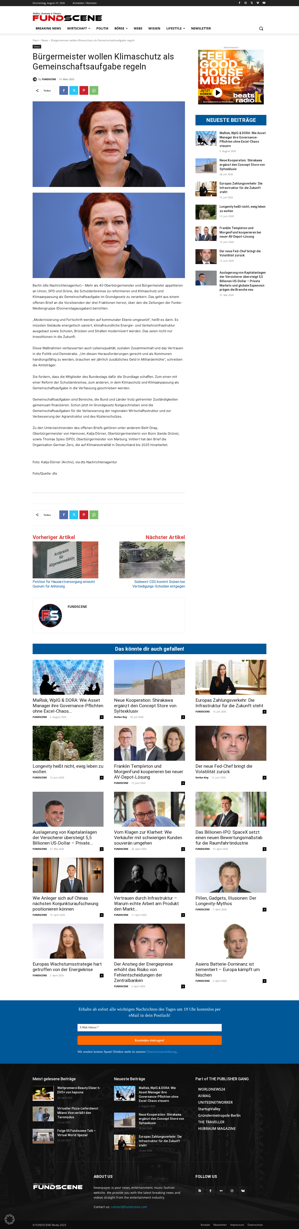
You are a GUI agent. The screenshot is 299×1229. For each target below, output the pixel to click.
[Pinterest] (83, 90)
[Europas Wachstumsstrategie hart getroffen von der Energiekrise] (68, 941)
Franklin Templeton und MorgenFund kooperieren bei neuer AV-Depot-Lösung (240, 232)
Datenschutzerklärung (162, 1051)
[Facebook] (239, 3)
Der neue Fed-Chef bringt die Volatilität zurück (223, 769)
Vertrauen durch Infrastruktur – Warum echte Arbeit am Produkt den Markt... (146, 903)
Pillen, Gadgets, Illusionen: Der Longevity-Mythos (225, 900)
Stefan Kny (120, 717)
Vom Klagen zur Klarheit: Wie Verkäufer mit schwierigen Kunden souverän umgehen (148, 838)
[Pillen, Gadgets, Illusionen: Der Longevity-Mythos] (230, 875)
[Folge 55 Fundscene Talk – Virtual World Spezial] (43, 1136)
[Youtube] (263, 3)
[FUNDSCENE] (35, 79)
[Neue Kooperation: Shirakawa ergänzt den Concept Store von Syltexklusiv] (206, 165)
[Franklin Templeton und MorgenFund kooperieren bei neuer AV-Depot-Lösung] (206, 233)
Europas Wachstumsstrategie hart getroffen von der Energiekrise (67, 966)
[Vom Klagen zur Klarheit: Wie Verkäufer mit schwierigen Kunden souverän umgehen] (149, 809)
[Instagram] (245, 3)
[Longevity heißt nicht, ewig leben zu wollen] (206, 212)
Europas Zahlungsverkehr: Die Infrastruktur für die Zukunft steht (241, 188)
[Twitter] (251, 3)
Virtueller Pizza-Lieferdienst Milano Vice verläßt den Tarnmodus (77, 1113)
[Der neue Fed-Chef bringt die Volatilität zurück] (206, 256)
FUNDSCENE (49, 79)
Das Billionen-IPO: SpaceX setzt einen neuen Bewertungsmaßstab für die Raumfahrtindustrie (228, 838)
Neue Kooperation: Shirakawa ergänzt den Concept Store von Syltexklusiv (242, 165)
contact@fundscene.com (129, 1207)
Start (36, 40)
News (44, 40)
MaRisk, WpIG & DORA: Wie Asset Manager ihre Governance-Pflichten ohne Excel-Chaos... (68, 706)
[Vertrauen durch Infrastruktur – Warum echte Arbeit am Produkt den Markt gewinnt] (149, 875)
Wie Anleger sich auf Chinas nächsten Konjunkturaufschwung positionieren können (65, 903)
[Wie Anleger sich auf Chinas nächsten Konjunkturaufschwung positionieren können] (68, 875)
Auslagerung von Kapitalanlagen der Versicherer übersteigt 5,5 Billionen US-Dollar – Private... (65, 838)
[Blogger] (199, 1190)
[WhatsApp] (94, 90)
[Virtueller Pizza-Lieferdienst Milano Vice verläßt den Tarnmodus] (43, 1113)
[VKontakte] (243, 1190)
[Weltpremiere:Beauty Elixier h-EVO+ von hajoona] (43, 1093)
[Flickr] (221, 1190)
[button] (261, 28)
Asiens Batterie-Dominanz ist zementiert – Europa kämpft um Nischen (227, 969)
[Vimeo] (257, 3)
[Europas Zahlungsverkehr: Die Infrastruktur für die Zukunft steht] (206, 188)
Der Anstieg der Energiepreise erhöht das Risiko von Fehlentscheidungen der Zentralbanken (143, 972)
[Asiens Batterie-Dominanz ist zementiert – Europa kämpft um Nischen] (230, 941)
